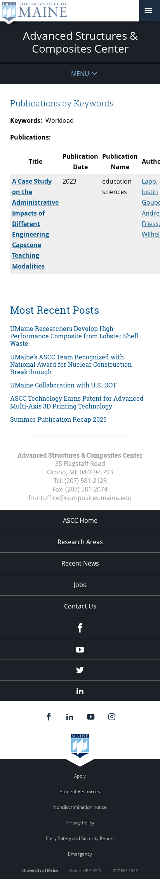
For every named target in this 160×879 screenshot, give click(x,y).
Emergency (80, 854)
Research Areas (80, 542)
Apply (80, 776)
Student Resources (80, 791)
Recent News (80, 563)
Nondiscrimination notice (80, 807)
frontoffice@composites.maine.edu (80, 497)
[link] (80, 336)
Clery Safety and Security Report (80, 838)
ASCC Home (80, 520)
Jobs (80, 584)
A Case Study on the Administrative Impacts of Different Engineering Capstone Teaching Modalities (35, 224)
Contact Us (80, 606)
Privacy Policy (80, 822)
